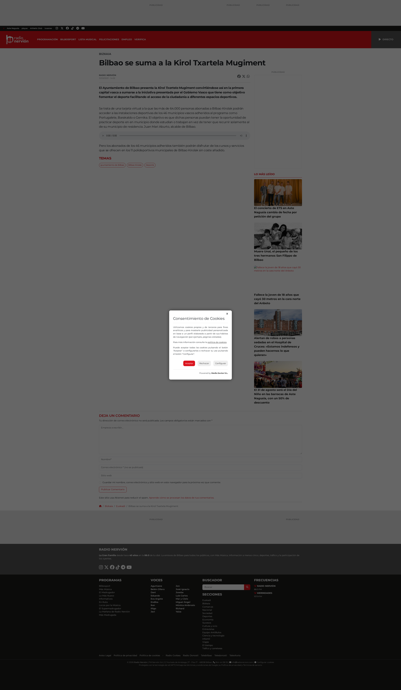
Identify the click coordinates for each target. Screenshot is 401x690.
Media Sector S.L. (219, 373)
